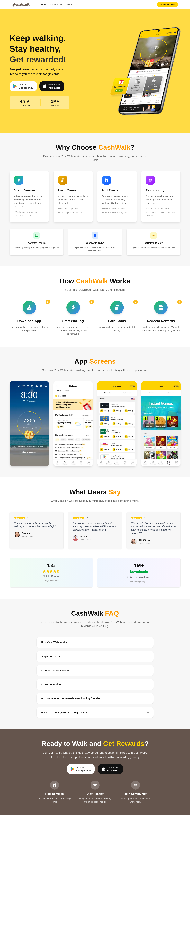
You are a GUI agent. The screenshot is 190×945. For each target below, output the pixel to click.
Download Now (167, 4)
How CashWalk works (54, 642)
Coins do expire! (51, 684)
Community (56, 4)
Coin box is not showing (55, 670)
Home (43, 4)
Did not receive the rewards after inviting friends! (70, 698)
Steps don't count (51, 656)
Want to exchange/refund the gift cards (64, 712)
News (69, 4)
